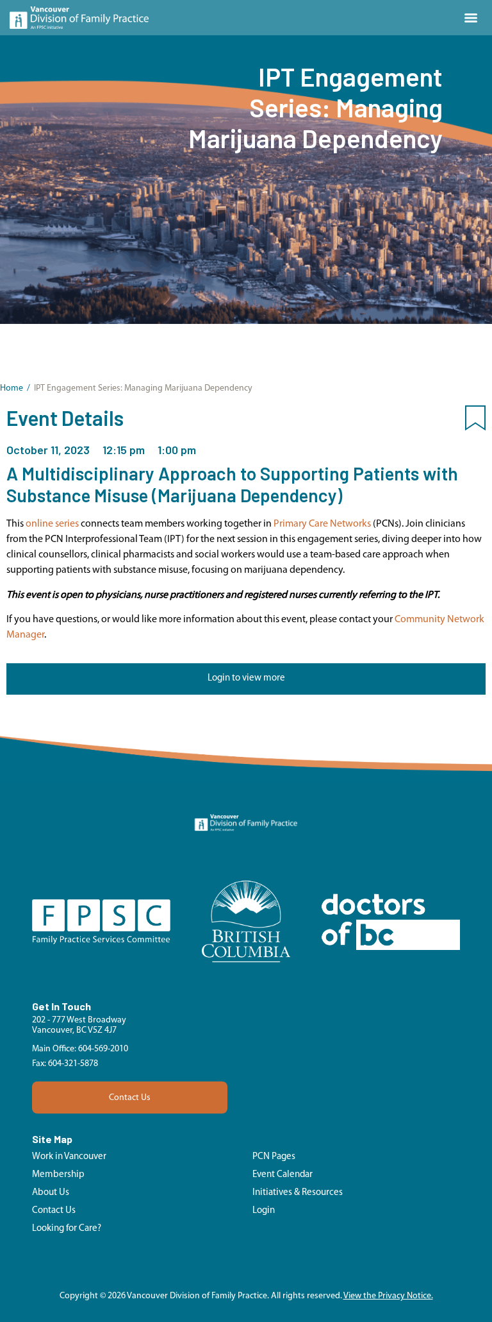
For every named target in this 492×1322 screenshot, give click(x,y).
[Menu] (470, 18)
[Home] (79, 17)
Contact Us (130, 1098)
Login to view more (246, 678)
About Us (50, 1193)
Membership (58, 1175)
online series (52, 524)
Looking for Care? (66, 1228)
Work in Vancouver (69, 1157)
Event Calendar (282, 1175)
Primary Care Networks (322, 524)
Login (263, 1211)
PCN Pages (273, 1157)
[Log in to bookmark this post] (475, 420)
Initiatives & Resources (297, 1193)
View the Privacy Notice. (388, 1296)
